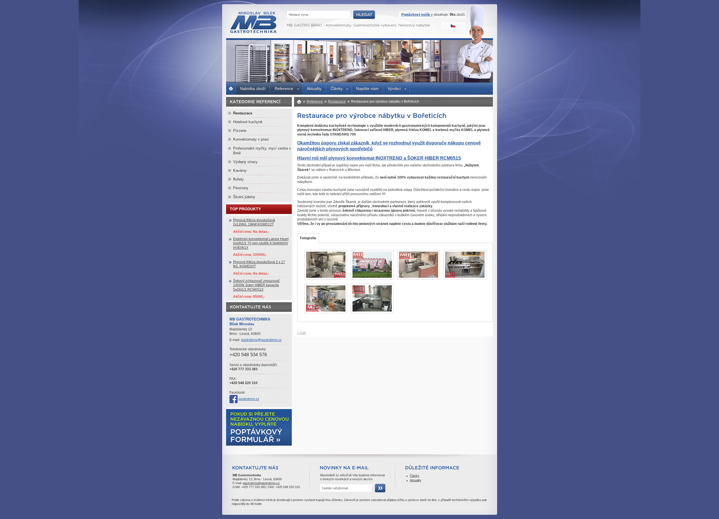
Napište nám (367, 88)
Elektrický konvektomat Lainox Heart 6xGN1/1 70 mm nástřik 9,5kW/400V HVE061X (260, 243)
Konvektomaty (299, 101)
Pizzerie (239, 130)
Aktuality (314, 88)
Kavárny (240, 170)
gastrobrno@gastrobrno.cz (261, 340)
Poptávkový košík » (417, 15)
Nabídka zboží (253, 88)
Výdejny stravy (245, 162)
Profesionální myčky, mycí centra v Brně (262, 150)
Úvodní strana (231, 88)
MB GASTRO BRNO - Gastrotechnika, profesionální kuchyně (253, 31)
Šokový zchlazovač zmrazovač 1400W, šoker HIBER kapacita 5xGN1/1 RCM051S (256, 285)
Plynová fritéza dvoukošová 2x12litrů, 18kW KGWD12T (254, 222)
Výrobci (392, 89)
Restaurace (337, 101)
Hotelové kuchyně (247, 122)
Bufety (238, 179)
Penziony (240, 188)
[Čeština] (454, 26)
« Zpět (301, 333)
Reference (281, 89)
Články (334, 89)
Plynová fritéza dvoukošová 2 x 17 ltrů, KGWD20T (259, 264)
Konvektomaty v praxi (251, 139)
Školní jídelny (244, 197)
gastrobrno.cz (248, 399)
